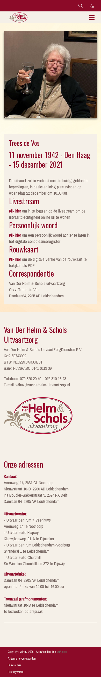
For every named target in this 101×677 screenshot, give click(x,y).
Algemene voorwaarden (22, 659)
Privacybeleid (16, 672)
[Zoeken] (80, 6)
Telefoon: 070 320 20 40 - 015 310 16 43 (35, 378)
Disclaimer (14, 665)
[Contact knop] (92, 6)
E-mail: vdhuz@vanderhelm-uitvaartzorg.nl (37, 385)
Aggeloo (62, 652)
